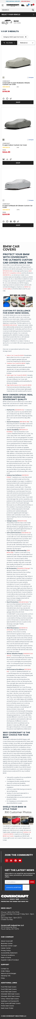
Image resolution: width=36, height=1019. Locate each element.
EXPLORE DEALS (25, 1)
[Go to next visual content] (31, 820)
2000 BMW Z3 (26, 532)
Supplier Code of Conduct (10, 960)
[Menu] (2, 5)
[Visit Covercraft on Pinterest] (11, 860)
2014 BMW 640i (23, 602)
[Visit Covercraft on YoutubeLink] (20, 860)
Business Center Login (9, 946)
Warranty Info (5, 976)
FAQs (3, 978)
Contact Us (5, 969)
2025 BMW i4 (7, 275)
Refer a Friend (6, 957)
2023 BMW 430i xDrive (10, 325)
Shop (18, 102)
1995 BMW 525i (21, 521)
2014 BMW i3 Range (23, 568)
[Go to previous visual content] (5, 820)
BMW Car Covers (8, 836)
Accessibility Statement (9, 953)
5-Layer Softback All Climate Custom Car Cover (17, 206)
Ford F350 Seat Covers (9, 992)
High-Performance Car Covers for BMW (19, 385)
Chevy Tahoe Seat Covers (10, 999)
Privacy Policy (6, 950)
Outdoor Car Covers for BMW (16, 363)
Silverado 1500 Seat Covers (10, 994)
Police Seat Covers (7, 1006)
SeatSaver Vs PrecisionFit (10, 1001)
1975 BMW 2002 (7, 271)
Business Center (7, 943)
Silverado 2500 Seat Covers (10, 996)
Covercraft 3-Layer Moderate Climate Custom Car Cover (16, 83)
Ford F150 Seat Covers (8, 987)
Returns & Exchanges (8, 973)
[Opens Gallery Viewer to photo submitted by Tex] (16, 820)
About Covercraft (7, 941)
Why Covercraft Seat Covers (10, 1003)
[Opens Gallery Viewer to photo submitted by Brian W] (25, 820)
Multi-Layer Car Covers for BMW (17, 375)
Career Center (6, 948)
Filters (9, 43)
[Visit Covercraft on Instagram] (7, 860)
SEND (32, 882)
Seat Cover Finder (7, 1008)
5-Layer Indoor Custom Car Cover (14, 145)
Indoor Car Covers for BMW (15, 355)
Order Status (5, 971)
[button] (14, 37)
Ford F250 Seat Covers (9, 989)
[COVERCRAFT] (12, 5)
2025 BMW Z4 (19, 410)
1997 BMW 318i (24, 421)
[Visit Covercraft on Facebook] (15, 860)
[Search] (33, 10)
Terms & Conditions (8, 955)
